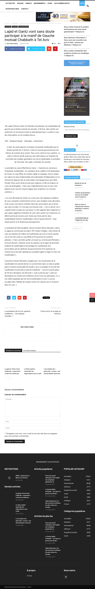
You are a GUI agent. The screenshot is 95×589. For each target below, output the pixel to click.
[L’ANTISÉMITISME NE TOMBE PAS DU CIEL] (68, 220)
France (66, 504)
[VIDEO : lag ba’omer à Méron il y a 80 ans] (9, 478)
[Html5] (66, 577)
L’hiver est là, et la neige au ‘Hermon (50, 312)
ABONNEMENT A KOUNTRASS (47, 462)
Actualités (10, 3)
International (68, 483)
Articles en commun (13, 350)
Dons (50, 3)
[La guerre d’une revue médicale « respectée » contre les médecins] (13, 361)
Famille (28, 3)
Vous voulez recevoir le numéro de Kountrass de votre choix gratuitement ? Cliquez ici (76, 29)
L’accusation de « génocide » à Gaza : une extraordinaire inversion (52, 371)
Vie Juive (20, 3)
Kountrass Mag (12, 9)
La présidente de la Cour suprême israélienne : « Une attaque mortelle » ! (17, 313)
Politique (67, 500)
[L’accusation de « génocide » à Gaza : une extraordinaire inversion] (52, 361)
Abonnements (40, 3)
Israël (66, 494)
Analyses (15, 26)
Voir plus (76, 228)
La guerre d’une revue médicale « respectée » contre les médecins (13, 371)
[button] (87, 6)
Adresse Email (69, 126)
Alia (82, 3)
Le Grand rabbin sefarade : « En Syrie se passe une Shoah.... (52, 491)
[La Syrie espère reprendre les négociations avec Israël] (32, 361)
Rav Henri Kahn (12, 43)
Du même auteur (30, 350)
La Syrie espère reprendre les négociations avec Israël (32, 371)
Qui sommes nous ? (62, 3)
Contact (24, 9)
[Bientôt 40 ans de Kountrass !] (68, 185)
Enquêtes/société (23, 26)
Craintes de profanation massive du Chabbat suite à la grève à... (82, 195)
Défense (67, 487)
